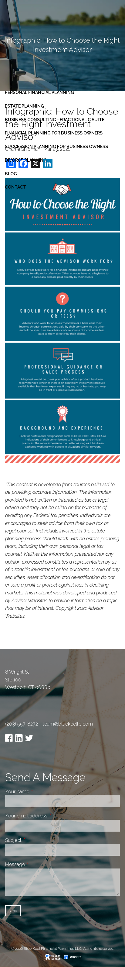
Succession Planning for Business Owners (56, 146)
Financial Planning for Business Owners (54, 133)
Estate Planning (24, 106)
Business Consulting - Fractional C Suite (54, 119)
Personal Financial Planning (39, 92)
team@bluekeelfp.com (68, 724)
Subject (36, 840)
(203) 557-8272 (21, 724)
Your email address (49, 816)
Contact (15, 187)
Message (37, 864)
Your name (40, 791)
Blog (11, 173)
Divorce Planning (26, 160)
